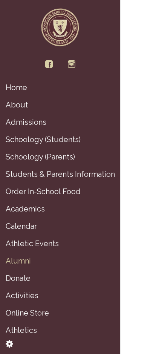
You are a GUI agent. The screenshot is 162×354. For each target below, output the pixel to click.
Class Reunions (127, 64)
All (133, 28)
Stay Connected (127, 193)
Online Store (155, 64)
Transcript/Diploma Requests (127, 316)
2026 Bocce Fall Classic (141, 193)
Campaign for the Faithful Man (141, 64)
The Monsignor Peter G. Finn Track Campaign (155, 193)
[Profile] (151, 11)
